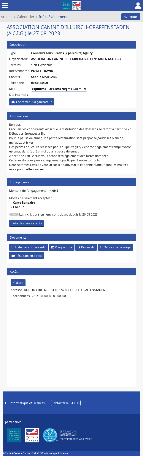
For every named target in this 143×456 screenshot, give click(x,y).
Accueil (6, 16)
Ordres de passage (117, 247)
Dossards (87, 247)
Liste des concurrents (30, 247)
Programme (63, 247)
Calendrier (25, 16)
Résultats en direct (28, 256)
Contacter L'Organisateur (34, 102)
